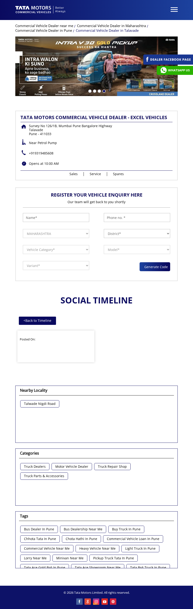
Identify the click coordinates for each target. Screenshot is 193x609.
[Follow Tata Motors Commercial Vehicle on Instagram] (96, 601)
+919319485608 (41, 153)
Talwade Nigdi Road (40, 404)
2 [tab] (94, 90)
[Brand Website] (113, 601)
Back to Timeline (37, 320)
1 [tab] (89, 90)
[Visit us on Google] (88, 601)
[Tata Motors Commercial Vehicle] (40, 10)
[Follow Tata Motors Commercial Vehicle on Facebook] (79, 601)
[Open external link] (168, 63)
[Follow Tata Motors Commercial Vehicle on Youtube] (105, 601)
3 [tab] (99, 90)
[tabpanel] (96, 66)
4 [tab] (103, 90)
